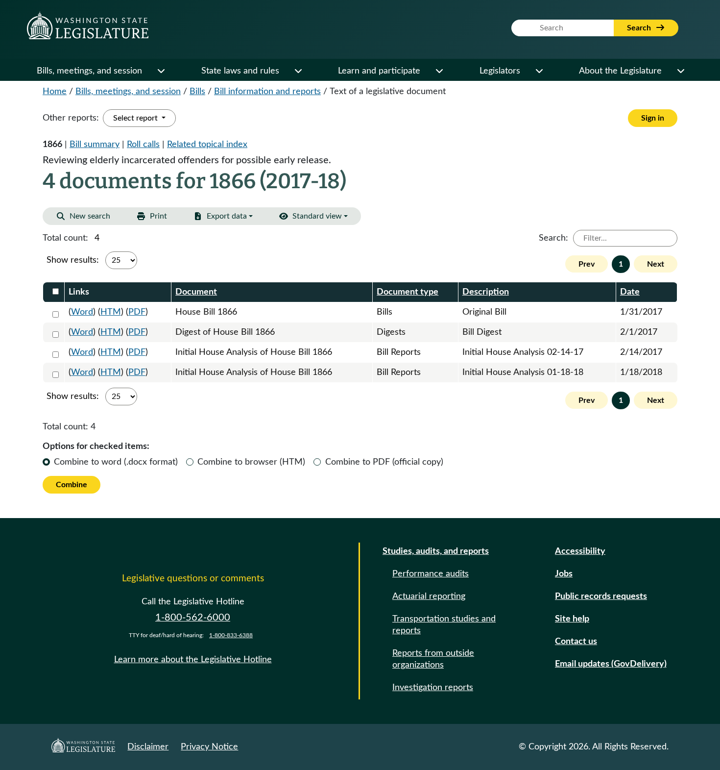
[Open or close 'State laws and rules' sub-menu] (298, 71)
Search (640, 28)
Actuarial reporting (428, 596)
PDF (136, 312)
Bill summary (95, 144)
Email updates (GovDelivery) (611, 664)
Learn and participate (379, 71)
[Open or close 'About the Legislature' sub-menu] (680, 71)
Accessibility (580, 551)
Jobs (564, 574)
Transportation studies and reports (444, 625)
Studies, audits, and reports (436, 551)
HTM (110, 312)
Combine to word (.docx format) (116, 462)
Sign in (652, 118)
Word (82, 312)
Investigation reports (432, 687)
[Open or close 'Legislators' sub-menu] (538, 71)
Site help (572, 619)
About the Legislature (620, 71)
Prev (586, 264)
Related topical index (207, 144)
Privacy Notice (209, 747)
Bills (197, 91)
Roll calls (143, 144)
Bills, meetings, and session (89, 71)
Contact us (576, 641)
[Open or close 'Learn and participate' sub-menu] (439, 71)
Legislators (500, 71)
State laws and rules (240, 71)
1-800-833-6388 (231, 635)
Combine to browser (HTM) (251, 462)
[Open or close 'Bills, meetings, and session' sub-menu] (160, 71)
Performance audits (430, 574)
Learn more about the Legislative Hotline (193, 659)
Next (655, 264)
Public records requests (601, 596)
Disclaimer (147, 747)
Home (55, 91)
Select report (136, 118)
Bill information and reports (267, 91)
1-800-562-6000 (192, 617)
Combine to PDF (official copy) (384, 462)
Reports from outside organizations (433, 659)
